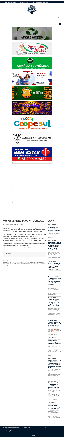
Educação (44, 17)
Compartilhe (7, 255)
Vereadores (50, 17)
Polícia (24, 17)
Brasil (29, 17)
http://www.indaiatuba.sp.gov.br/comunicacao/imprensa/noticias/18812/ (17, 247)
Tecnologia (57, 17)
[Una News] (32, 9)
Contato (33, 20)
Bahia (15, 17)
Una (12, 17)
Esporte (34, 17)
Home (8, 17)
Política (20, 17)
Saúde (38, 17)
